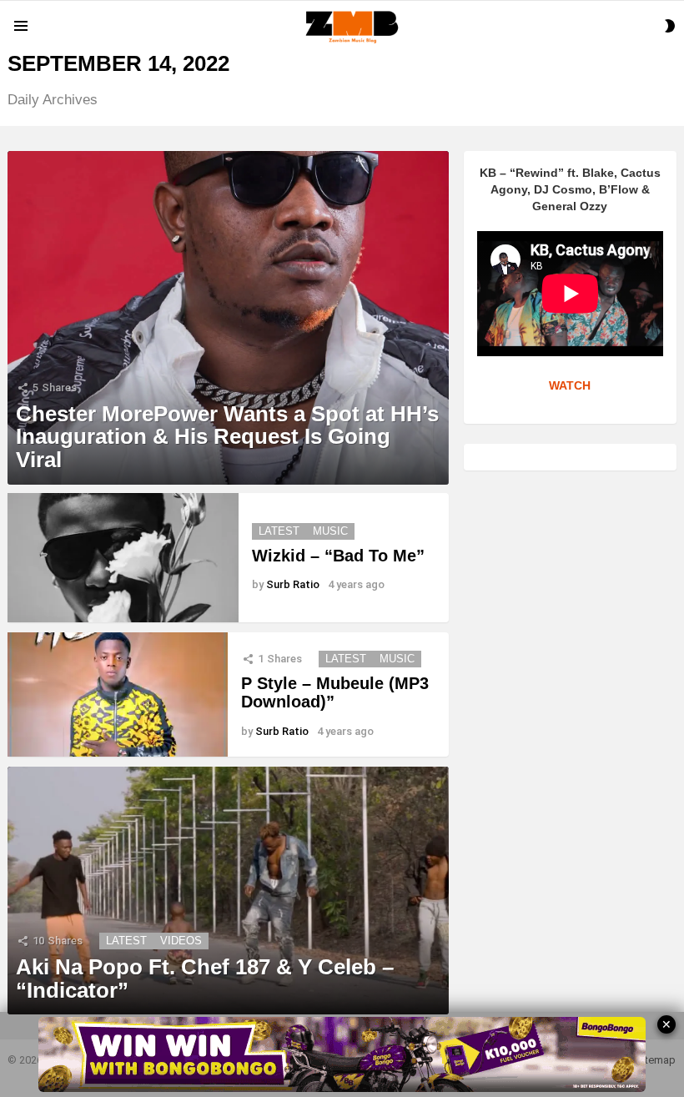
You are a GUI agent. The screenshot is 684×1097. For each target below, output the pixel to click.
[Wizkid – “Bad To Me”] (123, 558)
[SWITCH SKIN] (669, 26)
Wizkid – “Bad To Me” (338, 555)
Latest (279, 531)
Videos (181, 940)
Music (330, 531)
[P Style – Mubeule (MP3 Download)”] (118, 694)
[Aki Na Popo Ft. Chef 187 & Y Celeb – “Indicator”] (228, 890)
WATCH (570, 385)
